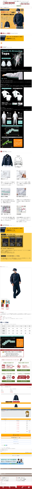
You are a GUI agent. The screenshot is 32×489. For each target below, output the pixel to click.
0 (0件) (30, 387)
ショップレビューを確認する (16, 455)
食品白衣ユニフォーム (3, 448)
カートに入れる (16, 435)
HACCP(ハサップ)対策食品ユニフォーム (9, 448)
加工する (16, 437)
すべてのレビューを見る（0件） (16, 453)
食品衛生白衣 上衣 (13, 448)
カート (17, 487)
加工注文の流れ (16, 439)
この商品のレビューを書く (29, 452)
